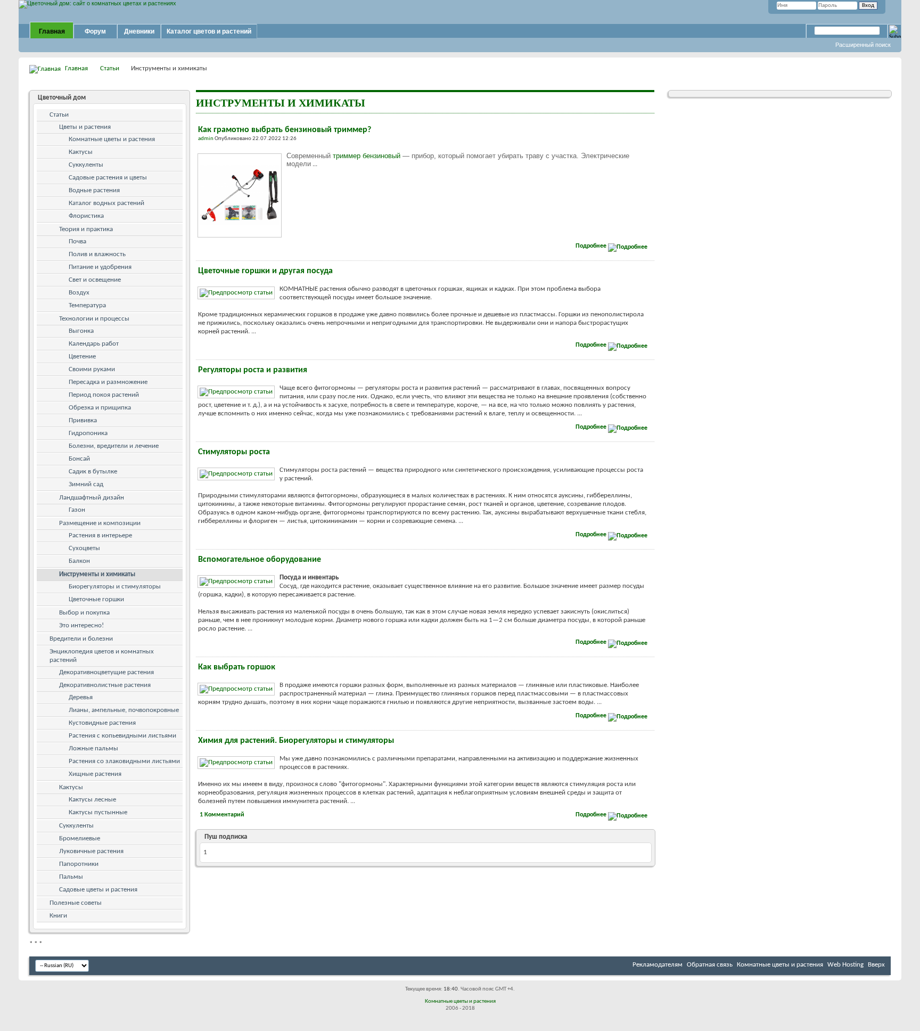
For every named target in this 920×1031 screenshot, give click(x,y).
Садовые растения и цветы (108, 177)
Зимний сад (86, 484)
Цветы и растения (85, 127)
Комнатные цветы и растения (112, 139)
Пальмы (71, 876)
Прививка (83, 420)
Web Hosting (845, 964)
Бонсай (79, 458)
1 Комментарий (222, 815)
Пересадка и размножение (108, 382)
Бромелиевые (79, 838)
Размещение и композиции (100, 523)
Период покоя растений (104, 394)
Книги (58, 915)
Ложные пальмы (93, 748)
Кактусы (81, 152)
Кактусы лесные (92, 799)
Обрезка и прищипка (100, 407)
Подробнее (592, 246)
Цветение (82, 356)
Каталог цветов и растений (209, 31)
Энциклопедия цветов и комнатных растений (102, 656)
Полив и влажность (97, 254)
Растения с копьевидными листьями (122, 735)
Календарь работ (94, 343)
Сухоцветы (84, 548)
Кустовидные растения (102, 722)
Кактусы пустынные (98, 812)
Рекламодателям (657, 964)
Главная (52, 31)
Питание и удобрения (100, 267)
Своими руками (92, 369)
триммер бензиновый (366, 156)
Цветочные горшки (96, 599)
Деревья (81, 697)
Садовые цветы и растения (98, 889)
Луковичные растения (91, 851)
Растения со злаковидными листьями (124, 761)
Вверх (876, 964)
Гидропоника (88, 433)
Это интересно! (81, 625)
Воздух (79, 292)
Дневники (139, 31)
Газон (77, 509)
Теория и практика (86, 229)
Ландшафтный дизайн (91, 497)
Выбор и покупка (84, 612)
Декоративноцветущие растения (106, 672)
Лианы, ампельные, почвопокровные (124, 710)
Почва (77, 241)
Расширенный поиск (863, 45)
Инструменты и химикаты (97, 574)
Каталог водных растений (106, 203)
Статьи (109, 68)
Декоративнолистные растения (105, 685)
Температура (87, 305)
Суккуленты (86, 164)
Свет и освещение (95, 279)
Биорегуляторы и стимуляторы (115, 586)
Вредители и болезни (81, 638)
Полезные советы (76, 902)
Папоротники (78, 864)
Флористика (86, 215)
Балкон (79, 561)
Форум (95, 31)
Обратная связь (710, 964)
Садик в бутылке (93, 471)
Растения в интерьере (100, 535)
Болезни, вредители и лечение (114, 446)
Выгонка (81, 331)
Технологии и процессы (94, 318)
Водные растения (94, 190)
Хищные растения (95, 774)
